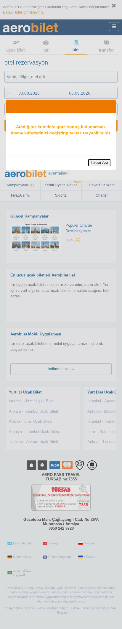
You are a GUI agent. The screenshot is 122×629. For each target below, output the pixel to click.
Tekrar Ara (99, 162)
